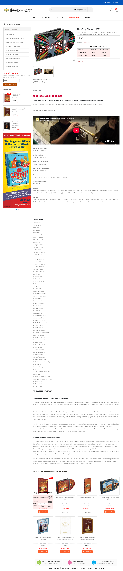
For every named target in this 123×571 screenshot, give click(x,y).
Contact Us (74, 568)
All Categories (78, 10)
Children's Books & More (13, 46)
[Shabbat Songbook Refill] (87, 486)
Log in (115, 2)
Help (95, 568)
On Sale (56, 568)
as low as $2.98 (87, 508)
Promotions (65, 568)
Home (50, 568)
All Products (10, 34)
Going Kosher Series (12, 54)
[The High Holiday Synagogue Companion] (43, 525)
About (89, 568)
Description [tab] (37, 90)
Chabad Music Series (12, 50)
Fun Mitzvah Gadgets (13, 58)
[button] (16, 209)
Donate (83, 568)
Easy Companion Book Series (15, 38)
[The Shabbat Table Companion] (43, 486)
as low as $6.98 (16, 102)
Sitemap (101, 568)
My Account (107, 2)
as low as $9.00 (109, 508)
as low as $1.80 (65, 548)
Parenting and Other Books (14, 42)
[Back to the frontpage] (4, 24)
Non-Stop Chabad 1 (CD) (88, 29)
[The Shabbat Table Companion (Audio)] (65, 486)
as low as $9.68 (16, 130)
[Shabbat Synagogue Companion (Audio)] (109, 486)
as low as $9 (65, 508)
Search (90, 9)
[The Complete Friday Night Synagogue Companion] (87, 525)
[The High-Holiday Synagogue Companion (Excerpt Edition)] (65, 525)
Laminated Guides (12, 67)
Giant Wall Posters (12, 62)
